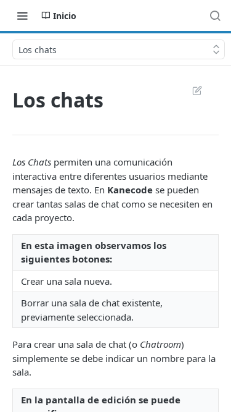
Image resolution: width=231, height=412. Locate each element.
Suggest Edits (191, 90)
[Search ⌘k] (215, 15)
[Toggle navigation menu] (22, 15)
